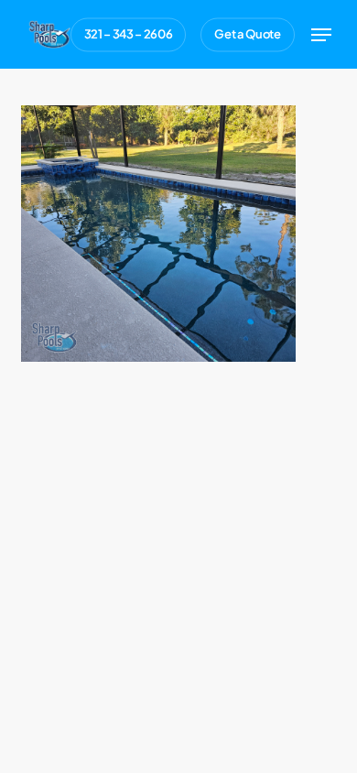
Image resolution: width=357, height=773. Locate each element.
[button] (321, 35)
